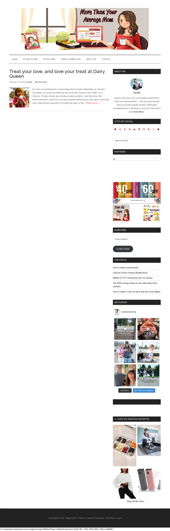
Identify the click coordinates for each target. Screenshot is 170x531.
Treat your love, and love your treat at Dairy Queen (57, 74)
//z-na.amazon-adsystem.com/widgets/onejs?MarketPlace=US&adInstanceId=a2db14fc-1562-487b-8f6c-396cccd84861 (57, 529)
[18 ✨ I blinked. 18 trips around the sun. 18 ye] (125, 375)
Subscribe (123, 249)
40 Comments (41, 82)
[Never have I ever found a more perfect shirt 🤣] (148, 352)
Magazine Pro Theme (74, 518)
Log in (119, 518)
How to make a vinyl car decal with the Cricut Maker (136, 291)
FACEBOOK (120, 402)
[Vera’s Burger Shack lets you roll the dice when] (148, 329)
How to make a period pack (125, 267)
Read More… (139, 112)
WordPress (110, 518)
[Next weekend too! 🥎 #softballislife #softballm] (148, 375)
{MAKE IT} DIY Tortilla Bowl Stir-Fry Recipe (133, 278)
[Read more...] (92, 103)
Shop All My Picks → (137, 501)
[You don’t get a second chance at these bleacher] (125, 329)
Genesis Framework (95, 518)
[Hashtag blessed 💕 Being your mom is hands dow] (125, 352)
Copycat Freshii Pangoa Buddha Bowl (130, 273)
